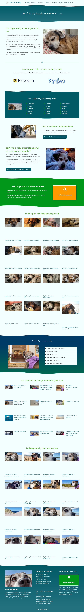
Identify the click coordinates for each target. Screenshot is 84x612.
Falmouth (38, 599)
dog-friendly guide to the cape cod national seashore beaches (46, 387)
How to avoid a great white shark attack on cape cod (20, 417)
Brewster (48, 596)
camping (61, 2)
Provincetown (43, 601)
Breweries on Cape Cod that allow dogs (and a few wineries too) (46, 417)
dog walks (66, 2)
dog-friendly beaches (30, 2)
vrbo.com (10, 39)
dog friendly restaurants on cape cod (71, 387)
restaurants (40, 2)
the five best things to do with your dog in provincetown (20, 402)
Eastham (47, 598)
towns (71, 2)
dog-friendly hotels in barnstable (13, 240)
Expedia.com (18, 39)
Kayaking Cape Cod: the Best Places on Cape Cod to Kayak (72, 433)
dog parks (54, 2)
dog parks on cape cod (72, 401)
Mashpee (48, 599)
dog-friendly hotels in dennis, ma (13, 268)
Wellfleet (41, 603)
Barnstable (38, 596)
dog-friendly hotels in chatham (70, 240)
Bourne (44, 596)
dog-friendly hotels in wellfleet (31, 323)
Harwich (43, 599)
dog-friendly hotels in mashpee (13, 296)
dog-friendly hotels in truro (11, 323)
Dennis (42, 598)
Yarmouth (48, 603)
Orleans (38, 601)
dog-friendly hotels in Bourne (31, 240)
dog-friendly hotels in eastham (32, 268)
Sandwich (50, 601)
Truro (37, 603)
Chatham (38, 598)
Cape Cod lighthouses (20, 431)
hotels (47, 2)
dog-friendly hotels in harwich (70, 268)
